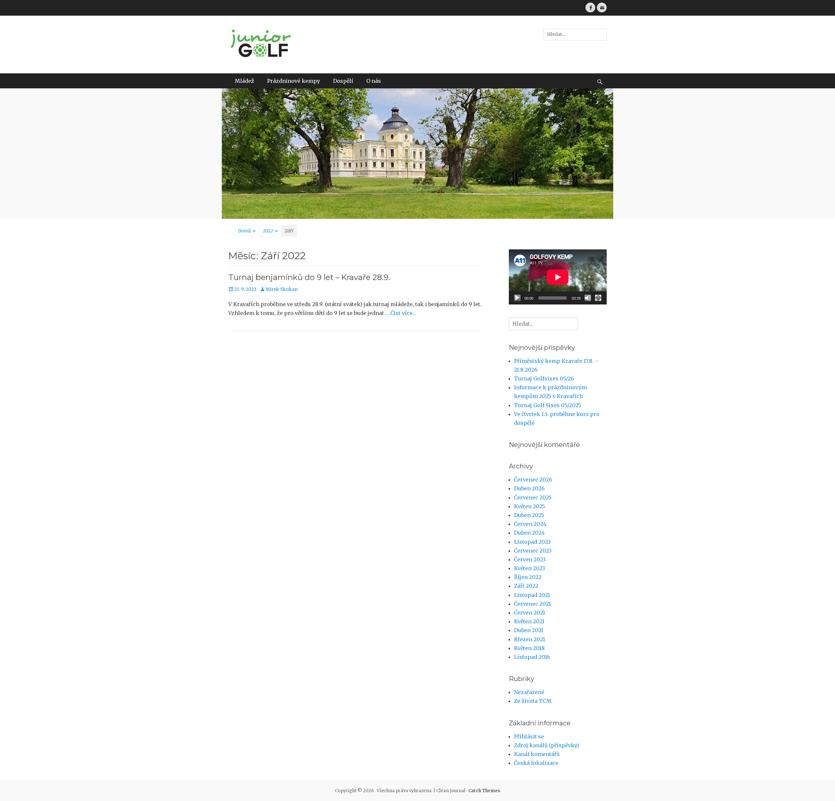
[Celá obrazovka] (598, 298)
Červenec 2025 (533, 497)
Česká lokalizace (536, 763)
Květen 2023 (529, 568)
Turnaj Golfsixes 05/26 (544, 378)
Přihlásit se (529, 736)
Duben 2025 (529, 515)
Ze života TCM (533, 701)
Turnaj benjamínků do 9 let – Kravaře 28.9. (309, 277)
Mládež (244, 81)
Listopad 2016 (532, 657)
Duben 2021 (528, 630)
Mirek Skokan (282, 289)
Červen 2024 (530, 524)
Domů (247, 231)
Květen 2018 (529, 648)
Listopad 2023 (532, 542)
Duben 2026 (529, 488)
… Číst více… (400, 313)
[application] (558, 276)
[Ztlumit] (587, 298)
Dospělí (343, 81)
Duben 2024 (529, 532)
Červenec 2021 (532, 604)
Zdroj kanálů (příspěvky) (546, 745)
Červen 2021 (529, 612)
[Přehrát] (517, 298)
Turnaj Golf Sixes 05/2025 (547, 405)
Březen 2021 (529, 639)
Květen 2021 (529, 621)
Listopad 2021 (532, 595)
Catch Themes (484, 791)
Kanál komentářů (537, 754)
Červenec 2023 (533, 550)
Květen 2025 (529, 506)
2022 (270, 231)
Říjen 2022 (527, 577)
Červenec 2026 (533, 479)
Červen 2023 (530, 559)
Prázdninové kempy (293, 81)
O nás (373, 81)
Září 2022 (526, 586)
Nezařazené (529, 692)
